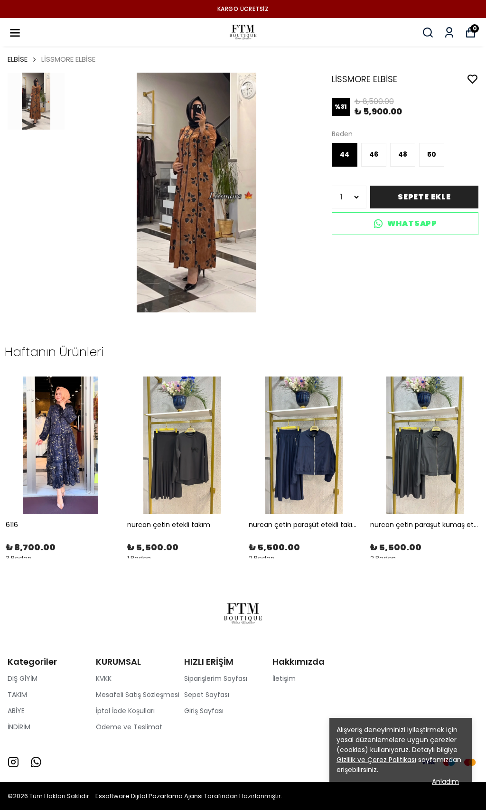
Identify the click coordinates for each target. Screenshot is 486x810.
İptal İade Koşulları (125, 711)
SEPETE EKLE (424, 196)
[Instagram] (13, 762)
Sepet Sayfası (206, 694)
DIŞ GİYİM (22, 678)
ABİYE (16, 711)
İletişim (284, 678)
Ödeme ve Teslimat (129, 727)
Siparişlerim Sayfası (215, 678)
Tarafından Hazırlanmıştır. (242, 796)
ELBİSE (18, 59)
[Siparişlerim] (449, 32)
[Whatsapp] (36, 762)
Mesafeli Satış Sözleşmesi (137, 694)
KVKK (104, 678)
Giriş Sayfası (204, 711)
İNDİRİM (19, 727)
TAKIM (17, 694)
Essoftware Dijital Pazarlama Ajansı (149, 796)
